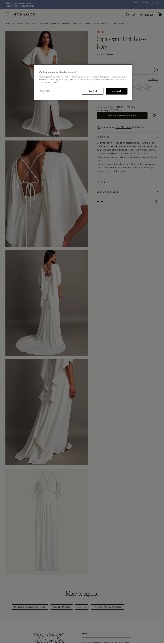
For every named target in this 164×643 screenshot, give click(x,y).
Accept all (116, 91)
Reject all (93, 91)
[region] (83, 82)
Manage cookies (45, 91)
